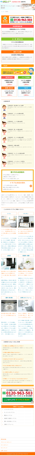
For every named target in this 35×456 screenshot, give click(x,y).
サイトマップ (4, 447)
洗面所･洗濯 (26, 255)
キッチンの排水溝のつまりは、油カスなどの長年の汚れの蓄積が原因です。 (25, 231)
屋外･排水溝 (9, 297)
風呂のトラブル (8, 415)
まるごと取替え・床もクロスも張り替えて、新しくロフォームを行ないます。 (25, 315)
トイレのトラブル (8, 409)
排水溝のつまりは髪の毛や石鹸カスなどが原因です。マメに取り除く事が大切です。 (8, 274)
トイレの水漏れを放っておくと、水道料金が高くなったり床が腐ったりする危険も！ (8, 232)
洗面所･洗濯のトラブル (10, 418)
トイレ (9, 213)
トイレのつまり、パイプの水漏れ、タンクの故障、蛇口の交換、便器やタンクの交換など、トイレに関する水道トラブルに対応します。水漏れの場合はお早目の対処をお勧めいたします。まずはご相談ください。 (8, 244)
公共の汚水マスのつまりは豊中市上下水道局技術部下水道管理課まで (15, 453)
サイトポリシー (4, 445)
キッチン (26, 213)
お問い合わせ (4, 450)
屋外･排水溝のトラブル (10, 421)
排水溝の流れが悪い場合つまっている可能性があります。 (8, 315)
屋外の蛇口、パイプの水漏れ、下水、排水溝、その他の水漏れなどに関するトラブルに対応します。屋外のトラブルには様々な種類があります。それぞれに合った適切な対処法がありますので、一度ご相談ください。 (8, 328)
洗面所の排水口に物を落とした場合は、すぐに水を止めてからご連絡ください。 (25, 273)
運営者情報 (3, 439)
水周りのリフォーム (26, 297)
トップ (2, 11)
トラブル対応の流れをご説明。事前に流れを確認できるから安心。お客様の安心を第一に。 (14, 186)
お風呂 (9, 255)
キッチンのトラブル (9, 412)
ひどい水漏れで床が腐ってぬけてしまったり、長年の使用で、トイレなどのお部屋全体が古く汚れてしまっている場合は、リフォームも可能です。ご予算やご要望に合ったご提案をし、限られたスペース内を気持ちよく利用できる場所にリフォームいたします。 (25, 328)
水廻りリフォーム (8, 424)
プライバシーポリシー (6, 442)
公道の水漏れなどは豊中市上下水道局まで (9, 454)
